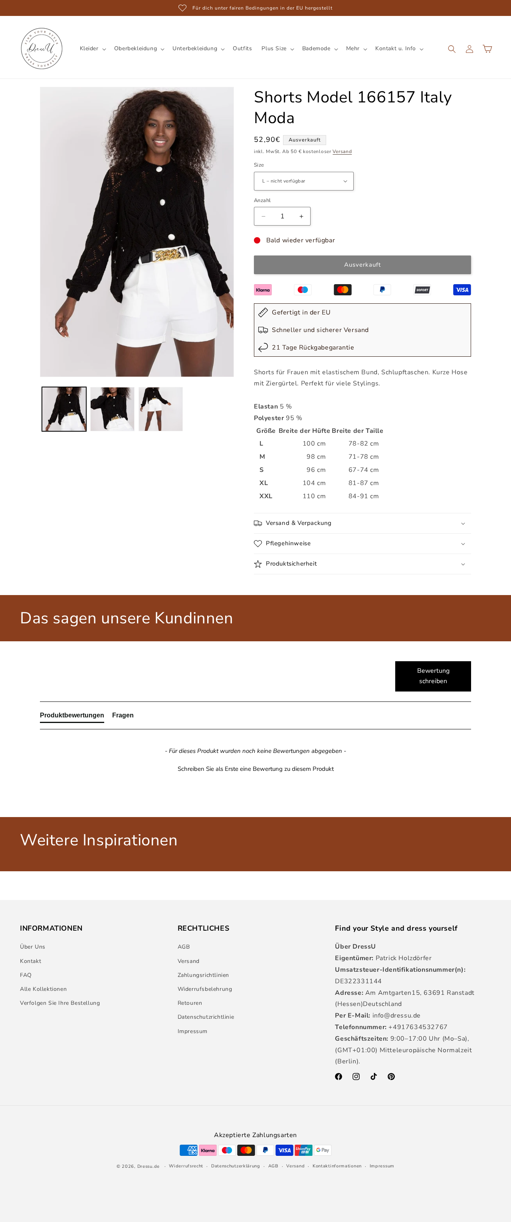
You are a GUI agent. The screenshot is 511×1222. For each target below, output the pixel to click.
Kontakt (30, 961)
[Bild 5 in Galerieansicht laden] (112, 409)
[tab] (72, 717)
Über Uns (33, 947)
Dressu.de (148, 1166)
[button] (92, 48)
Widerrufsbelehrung (205, 989)
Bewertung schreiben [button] (433, 676)
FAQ (26, 975)
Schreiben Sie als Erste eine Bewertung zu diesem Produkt (256, 769)
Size (259, 165)
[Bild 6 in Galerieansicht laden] (161, 409)
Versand (342, 151)
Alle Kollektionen (43, 989)
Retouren (190, 1003)
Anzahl (262, 200)
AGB (184, 947)
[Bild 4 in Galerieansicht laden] (64, 409)
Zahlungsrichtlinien (203, 975)
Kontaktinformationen (337, 1166)
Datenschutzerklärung (235, 1166)
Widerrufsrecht (186, 1166)
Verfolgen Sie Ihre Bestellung (60, 1003)
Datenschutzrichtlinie (206, 1017)
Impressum (193, 1031)
